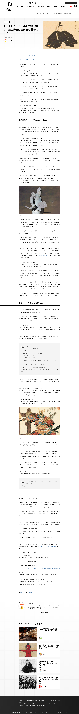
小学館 (66, 712)
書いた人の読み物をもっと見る (46, 612)
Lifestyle (55, 6)
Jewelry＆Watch (30, 6)
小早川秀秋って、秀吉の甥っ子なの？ (29, 56)
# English (41, 3)
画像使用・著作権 (59, 712)
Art (17, 6)
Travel (48, 6)
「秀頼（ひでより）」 (43, 255)
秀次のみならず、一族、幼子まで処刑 (47, 546)
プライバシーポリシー (34, 712)
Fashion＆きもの (40, 6)
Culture (22, 6)
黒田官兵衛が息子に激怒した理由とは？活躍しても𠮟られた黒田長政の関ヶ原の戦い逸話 (39, 568)
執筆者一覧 (25, 712)
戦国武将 (30, 592)
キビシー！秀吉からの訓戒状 (27, 59)
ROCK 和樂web (42, 13)
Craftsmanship (63, 6)
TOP (37, 13)
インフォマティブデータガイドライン (47, 712)
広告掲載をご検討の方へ (16, 712)
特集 (71, 6)
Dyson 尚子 (30, 603)
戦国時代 (22, 592)
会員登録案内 (70, 3)
